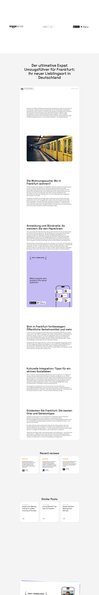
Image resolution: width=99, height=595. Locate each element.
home (45, 26)
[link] (29, 512)
